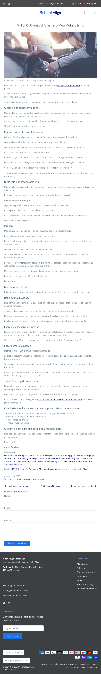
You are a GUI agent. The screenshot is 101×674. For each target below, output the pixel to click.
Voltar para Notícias (50, 486)
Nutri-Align (83, 469)
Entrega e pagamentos (87, 572)
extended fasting (15, 479)
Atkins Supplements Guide (15, 595)
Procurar (81, 580)
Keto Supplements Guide (14, 585)
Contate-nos (82, 576)
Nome (7, 496)
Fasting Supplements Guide (15, 590)
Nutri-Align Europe (18, 667)
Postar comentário (17, 543)
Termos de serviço (85, 584)
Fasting (26, 479)
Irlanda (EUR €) (12, 652)
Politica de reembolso (87, 588)
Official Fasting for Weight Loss (29, 458)
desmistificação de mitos (68, 85)
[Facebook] (4, 3)
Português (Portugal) (15, 660)
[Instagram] (9, 3)
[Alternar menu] (5, 13)
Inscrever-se (12, 636)
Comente (8, 520)
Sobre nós (81, 568)
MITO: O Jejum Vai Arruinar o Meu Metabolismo (34, 469)
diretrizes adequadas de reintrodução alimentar (59, 399)
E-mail (7, 508)
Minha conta (83, 564)
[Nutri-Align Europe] (50, 13)
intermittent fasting (37, 479)
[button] (84, 3)
